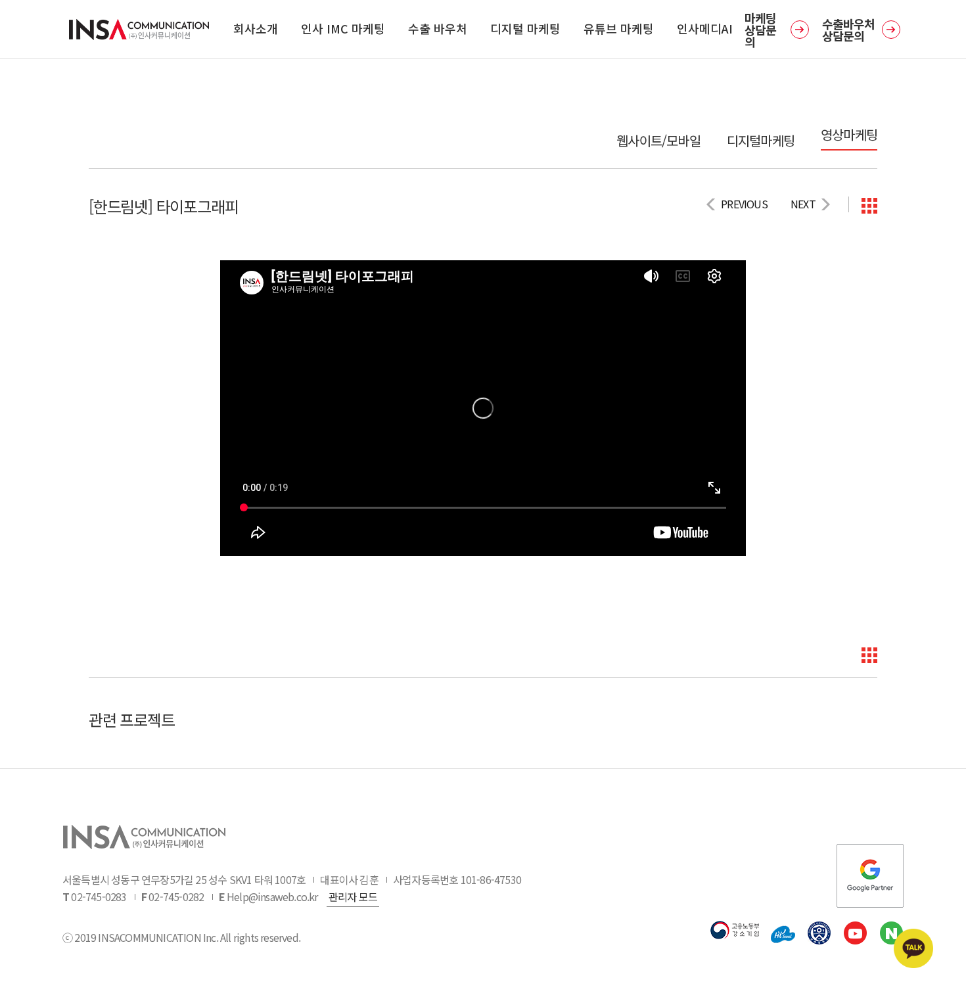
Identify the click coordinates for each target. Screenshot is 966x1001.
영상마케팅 (849, 135)
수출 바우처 (437, 28)
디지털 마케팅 (525, 28)
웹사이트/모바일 (658, 140)
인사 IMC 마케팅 (343, 28)
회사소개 (255, 28)
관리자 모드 (353, 896)
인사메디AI (705, 28)
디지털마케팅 (760, 140)
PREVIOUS (744, 204)
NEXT (803, 204)
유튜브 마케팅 (619, 28)
